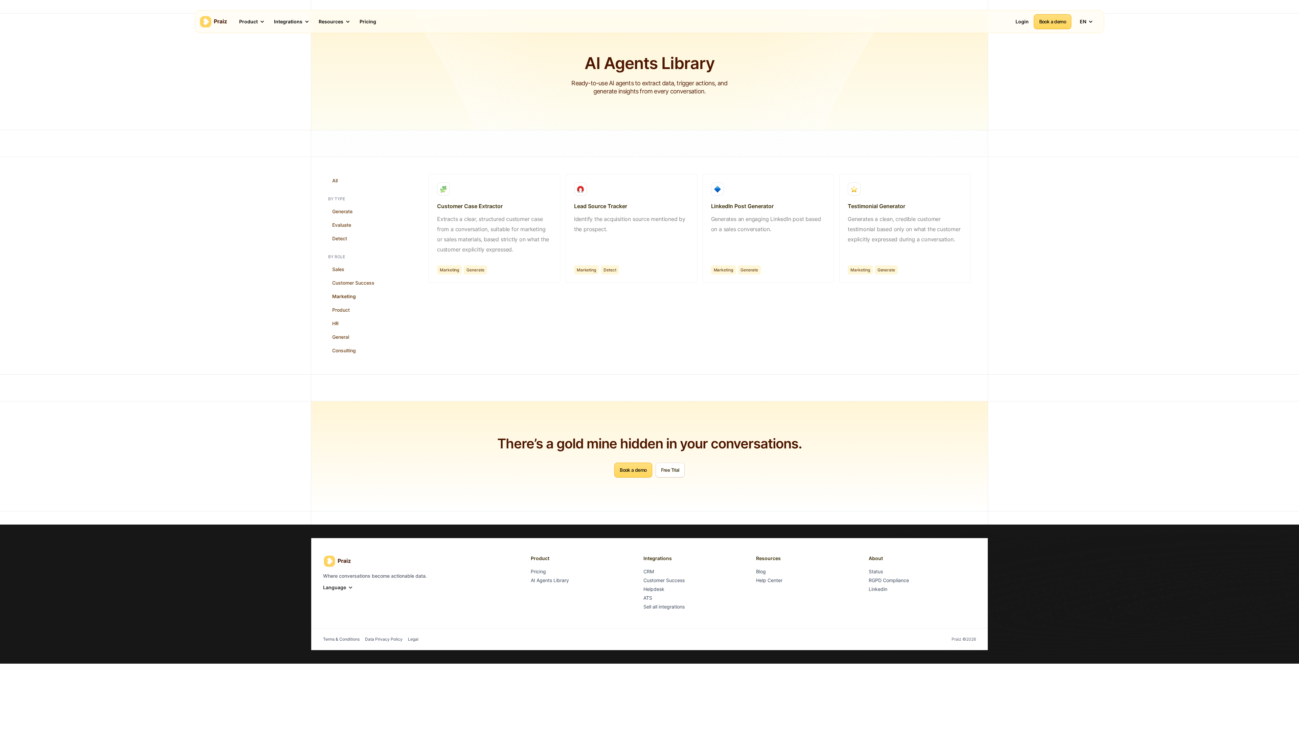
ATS (647, 598)
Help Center (769, 580)
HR (335, 323)
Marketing (344, 296)
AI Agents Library (550, 580)
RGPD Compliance (889, 580)
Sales (338, 269)
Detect (339, 238)
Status (876, 571)
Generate (342, 211)
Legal (413, 639)
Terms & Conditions (341, 639)
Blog (761, 571)
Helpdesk (653, 589)
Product (341, 310)
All (335, 180)
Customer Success (353, 283)
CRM (648, 571)
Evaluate (341, 225)
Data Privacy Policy (384, 639)
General (340, 337)
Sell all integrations (664, 607)
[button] (249, 21)
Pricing (538, 571)
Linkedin (878, 589)
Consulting (344, 350)
